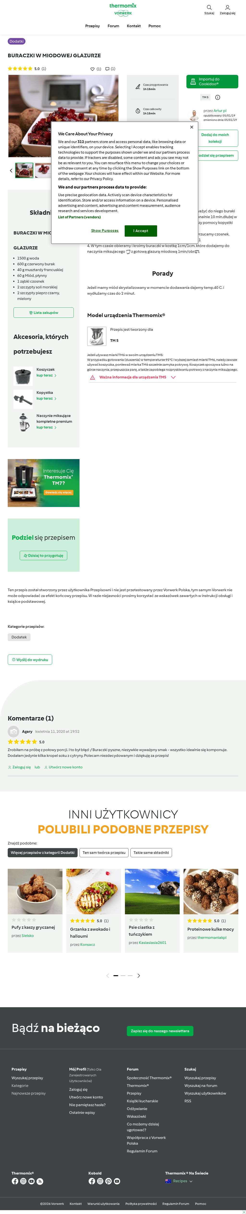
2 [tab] (123, 975)
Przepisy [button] (92, 26)
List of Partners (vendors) (79, 217)
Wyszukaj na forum (200, 1085)
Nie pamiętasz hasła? (87, 1105)
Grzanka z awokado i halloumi (90, 933)
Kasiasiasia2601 (152, 942)
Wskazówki (136, 1116)
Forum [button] (113, 26)
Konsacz (87, 944)
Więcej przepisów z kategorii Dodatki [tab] (42, 852)
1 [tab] (115, 975)
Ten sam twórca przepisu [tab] (104, 852)
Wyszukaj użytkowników (205, 1093)
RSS (187, 1101)
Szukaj (190, 1069)
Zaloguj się (78, 1089)
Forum (132, 1069)
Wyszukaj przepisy (27, 1078)
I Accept (140, 231)
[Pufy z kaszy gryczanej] (35, 891)
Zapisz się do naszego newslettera (160, 1031)
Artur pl (220, 110)
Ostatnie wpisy (82, 1112)
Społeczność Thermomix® (149, 1078)
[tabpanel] (123, 924)
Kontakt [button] (134, 26)
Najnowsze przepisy (29, 1093)
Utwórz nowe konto (86, 1097)
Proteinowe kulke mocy (210, 929)
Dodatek (19, 637)
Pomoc (200, 1204)
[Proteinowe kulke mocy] (211, 891)
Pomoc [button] (154, 26)
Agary (27, 731)
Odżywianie (137, 1108)
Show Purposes (105, 230)
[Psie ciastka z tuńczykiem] (152, 891)
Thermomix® (138, 1085)
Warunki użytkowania (103, 1204)
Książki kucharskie (142, 1101)
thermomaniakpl (212, 937)
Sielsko (28, 935)
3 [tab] (130, 975)
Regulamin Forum (142, 1151)
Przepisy (19, 1069)
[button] (209, 9)
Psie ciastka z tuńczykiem (141, 931)
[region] (124, 182)
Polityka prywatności (141, 1204)
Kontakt (76, 1204)
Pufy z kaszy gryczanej (33, 927)
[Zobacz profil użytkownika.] (194, 114)
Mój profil (85, 1075)
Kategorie (20, 1085)
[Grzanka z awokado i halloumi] (93, 891)
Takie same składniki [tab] (151, 852)
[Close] (191, 127)
